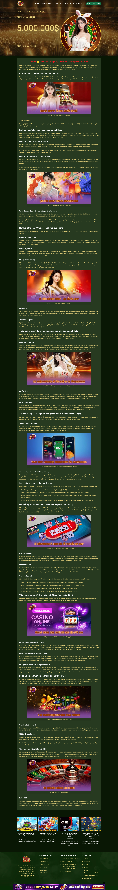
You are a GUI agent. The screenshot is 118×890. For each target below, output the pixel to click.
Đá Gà (61, 3)
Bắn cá (50, 3)
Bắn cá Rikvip (44, 859)
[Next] (103, 828)
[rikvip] (25, 3)
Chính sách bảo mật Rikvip (91, 873)
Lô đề (66, 3)
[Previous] (14, 828)
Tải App (86, 870)
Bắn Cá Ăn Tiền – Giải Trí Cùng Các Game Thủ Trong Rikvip (91, 835)
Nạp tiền (86, 864)
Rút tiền (86, 867)
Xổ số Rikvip (43, 873)
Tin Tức (80, 3)
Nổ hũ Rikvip (43, 867)
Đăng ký (43, 3)
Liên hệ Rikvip (87, 878)
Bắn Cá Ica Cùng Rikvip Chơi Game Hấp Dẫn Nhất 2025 (26, 834)
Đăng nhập (87, 861)
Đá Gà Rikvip (43, 870)
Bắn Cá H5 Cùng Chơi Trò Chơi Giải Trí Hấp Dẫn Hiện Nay (69, 835)
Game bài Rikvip (44, 864)
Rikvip (37, 3)
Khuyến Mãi (73, 3)
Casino (56, 3)
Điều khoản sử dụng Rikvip (91, 875)
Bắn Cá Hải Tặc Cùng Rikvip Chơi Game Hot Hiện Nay (48, 834)
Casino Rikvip (44, 861)
